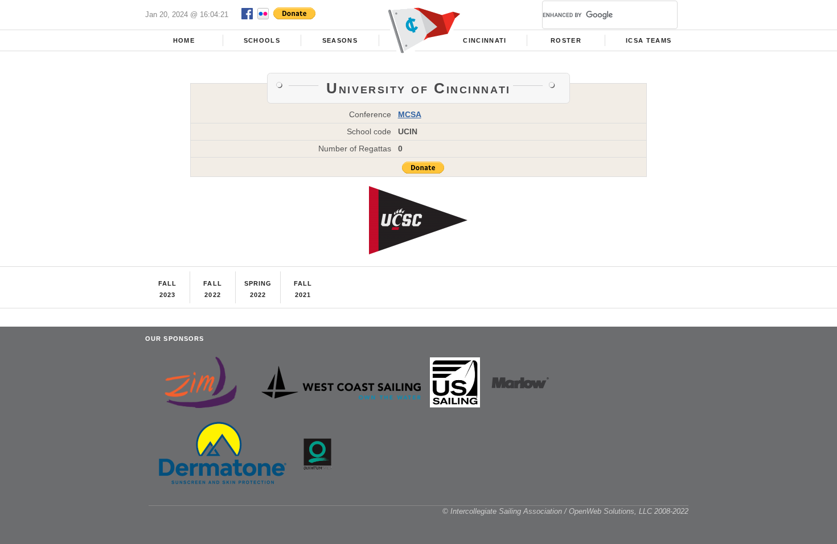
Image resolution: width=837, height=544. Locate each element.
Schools (262, 40)
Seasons (340, 40)
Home (184, 40)
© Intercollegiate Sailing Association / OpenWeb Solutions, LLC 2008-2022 (565, 511)
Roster (566, 40)
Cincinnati (484, 40)
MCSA (409, 114)
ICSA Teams (648, 40)
